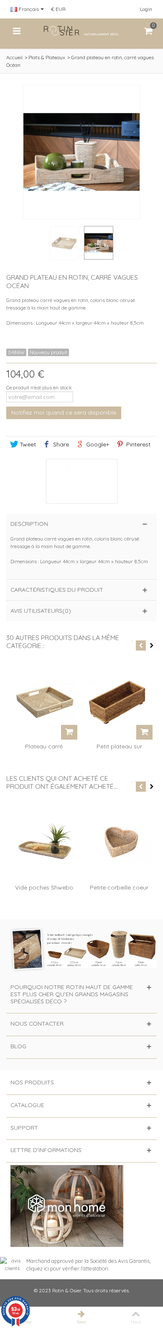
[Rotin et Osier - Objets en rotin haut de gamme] (81, 30)
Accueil (14, 57)
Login (146, 9)
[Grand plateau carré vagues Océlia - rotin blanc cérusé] (64, 243)
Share (60, 444)
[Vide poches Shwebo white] (43, 842)
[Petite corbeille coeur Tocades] (119, 842)
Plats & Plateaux (46, 57)
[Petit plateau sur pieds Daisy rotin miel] (119, 701)
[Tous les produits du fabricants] (81, 481)
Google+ (96, 444)
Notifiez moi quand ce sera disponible (63, 412)
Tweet (27, 444)
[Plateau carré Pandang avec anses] (43, 701)
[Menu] (16, 31)
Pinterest (137, 444)
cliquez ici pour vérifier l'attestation (67, 1268)
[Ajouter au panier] (69, 732)
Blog (18, 1046)
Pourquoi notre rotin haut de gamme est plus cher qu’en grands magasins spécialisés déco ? (71, 994)
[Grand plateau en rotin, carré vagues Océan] (98, 243)
